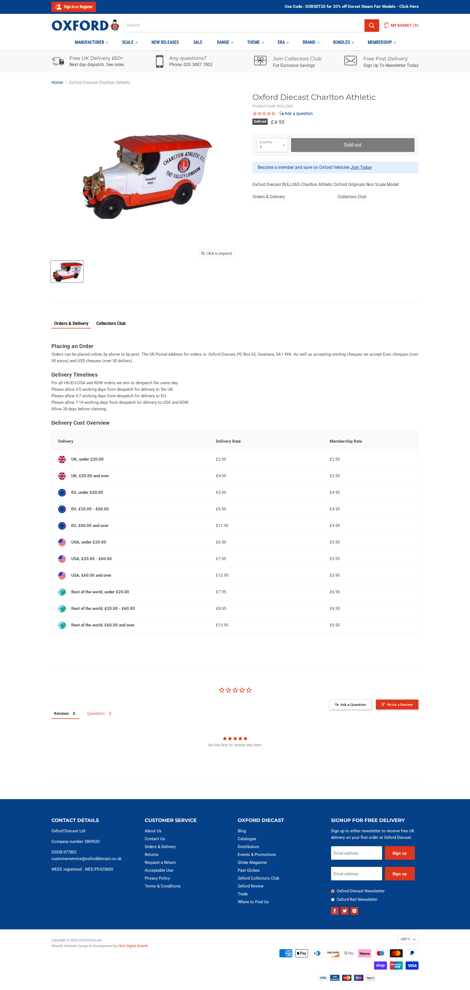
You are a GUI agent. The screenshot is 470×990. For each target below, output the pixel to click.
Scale (128, 42)
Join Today (361, 167)
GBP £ (405, 939)
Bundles (342, 42)
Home (57, 82)
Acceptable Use (159, 870)
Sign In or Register (78, 6)
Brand (309, 42)
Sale (197, 42)
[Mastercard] (346, 979)
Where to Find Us (253, 901)
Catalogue (247, 838)
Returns (152, 854)
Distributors (248, 846)
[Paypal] (370, 979)
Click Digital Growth (133, 946)
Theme (254, 42)
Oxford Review (251, 886)
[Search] (371, 25)
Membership (380, 42)
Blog (242, 830)
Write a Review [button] (400, 704)
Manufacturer (90, 42)
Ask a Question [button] (353, 704)
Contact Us (155, 838)
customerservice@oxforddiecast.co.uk (86, 858)
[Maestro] (358, 979)
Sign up (399, 853)
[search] (244, 25)
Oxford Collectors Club (258, 878)
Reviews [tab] (61, 713)
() (405, 25)
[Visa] (322, 979)
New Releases (165, 42)
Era (282, 42)
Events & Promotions (257, 854)
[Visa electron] (334, 979)
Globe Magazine (252, 862)
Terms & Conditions (163, 886)
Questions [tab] (96, 713)
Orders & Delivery (268, 196)
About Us (153, 830)
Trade (243, 894)
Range (223, 42)
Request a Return (160, 862)
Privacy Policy (157, 878)
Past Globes (249, 870)
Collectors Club (352, 196)
